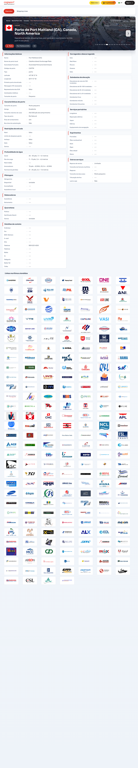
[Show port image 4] (101, 44)
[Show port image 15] (121, 44)
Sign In (128, 3)
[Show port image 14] (119, 44)
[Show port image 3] (99, 44)
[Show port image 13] (117, 44)
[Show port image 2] (97, 44)
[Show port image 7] (106, 44)
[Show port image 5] (102, 44)
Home (8, 21)
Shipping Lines (22, 11)
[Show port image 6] (104, 44)
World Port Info (17, 21)
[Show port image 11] (114, 44)
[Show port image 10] (112, 44)
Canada (26, 21)
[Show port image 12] (116, 44)
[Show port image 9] (111, 44)
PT (121, 3)
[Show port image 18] (126, 44)
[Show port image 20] (129, 44)
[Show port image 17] (124, 44)
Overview (9, 11)
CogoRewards (109, 3)
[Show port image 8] (108, 44)
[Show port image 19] (128, 44)
